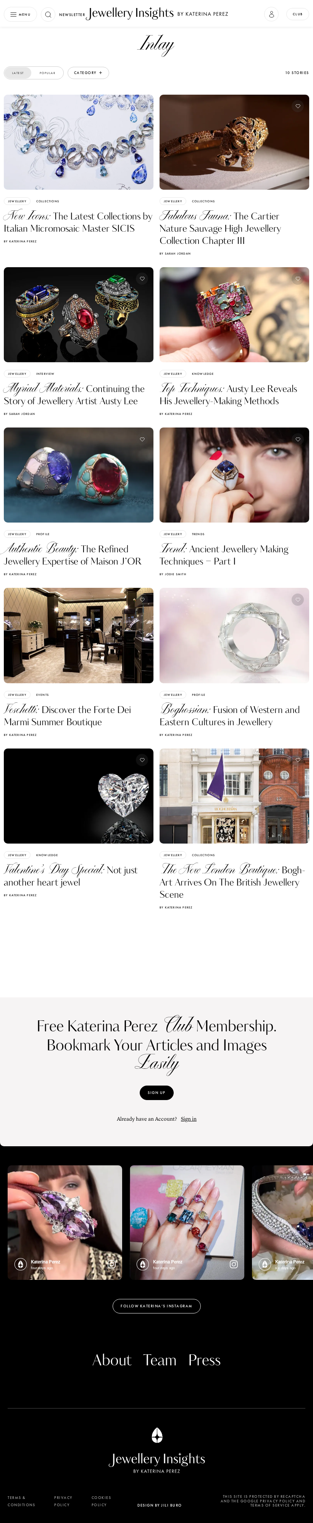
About (112, 1361)
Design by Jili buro (159, 1505)
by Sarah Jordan (175, 253)
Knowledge (203, 374)
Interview (45, 374)
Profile (43, 534)
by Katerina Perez (20, 241)
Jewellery (17, 201)
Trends (198, 534)
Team (160, 1361)
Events (42, 695)
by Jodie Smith (173, 574)
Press (204, 1361)
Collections (47, 201)
